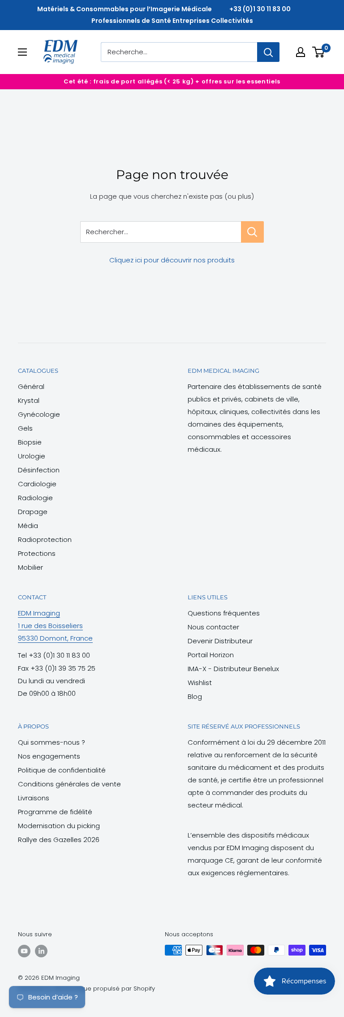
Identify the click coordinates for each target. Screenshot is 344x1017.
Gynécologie (39, 414)
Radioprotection (45, 539)
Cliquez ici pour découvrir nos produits (172, 260)
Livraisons (33, 798)
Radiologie (35, 497)
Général (31, 386)
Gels (25, 428)
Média (28, 525)
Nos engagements (49, 756)
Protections (37, 553)
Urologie (31, 456)
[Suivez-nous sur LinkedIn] (41, 951)
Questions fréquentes (224, 613)
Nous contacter (213, 627)
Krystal (28, 400)
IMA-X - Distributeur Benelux (233, 668)
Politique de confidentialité (62, 770)
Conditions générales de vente (69, 784)
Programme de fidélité (55, 811)
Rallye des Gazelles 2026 (58, 839)
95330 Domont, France (55, 638)
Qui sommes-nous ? (51, 742)
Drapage (32, 511)
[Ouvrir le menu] (22, 52)
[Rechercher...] (252, 232)
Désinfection (39, 470)
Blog (195, 696)
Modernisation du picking (59, 825)
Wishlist (200, 682)
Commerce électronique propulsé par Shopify (86, 988)
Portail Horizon (211, 654)
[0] (318, 52)
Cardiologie (37, 484)
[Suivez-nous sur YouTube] (24, 951)
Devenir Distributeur (220, 641)
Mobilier (30, 567)
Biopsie (30, 442)
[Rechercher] (268, 52)
